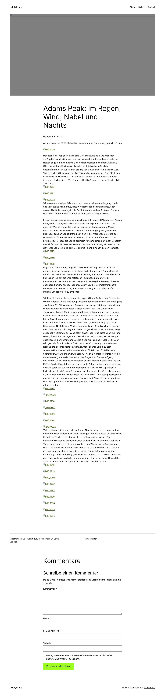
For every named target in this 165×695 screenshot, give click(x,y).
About (132, 7)
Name (47, 618)
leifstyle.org (16, 7)
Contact (151, 7)
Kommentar (50, 589)
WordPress (149, 687)
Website (47, 643)
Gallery (141, 7)
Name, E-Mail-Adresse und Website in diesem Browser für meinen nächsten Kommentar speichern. (79, 657)
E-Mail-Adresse (52, 630)
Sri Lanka (55, 539)
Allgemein (45, 539)
